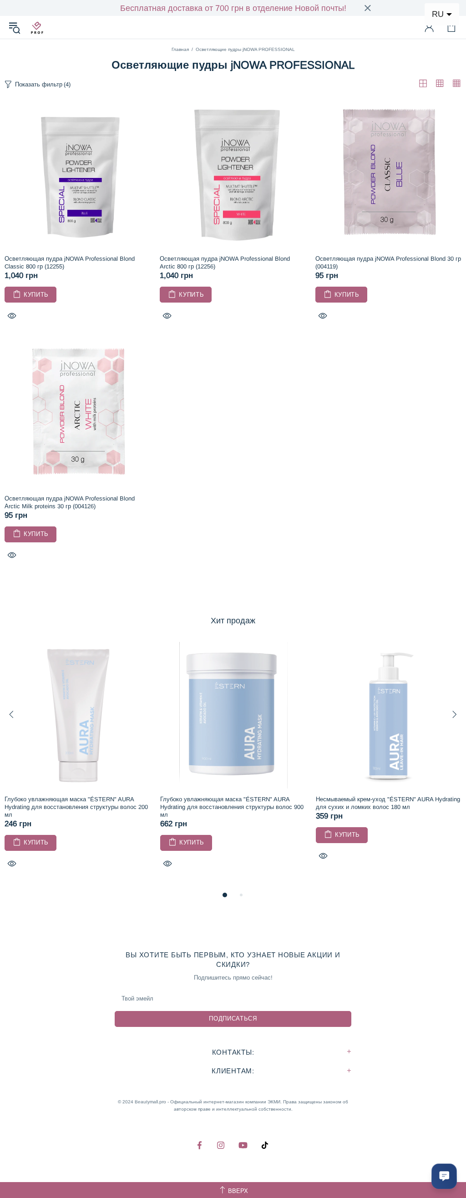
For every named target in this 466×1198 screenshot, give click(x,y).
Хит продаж (233, 620)
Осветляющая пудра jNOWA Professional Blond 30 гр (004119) (388, 262)
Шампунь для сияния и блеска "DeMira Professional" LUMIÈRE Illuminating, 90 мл (388, 803)
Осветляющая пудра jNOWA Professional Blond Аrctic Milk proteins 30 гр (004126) (70, 502)
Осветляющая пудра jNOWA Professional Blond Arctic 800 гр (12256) (225, 262)
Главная (180, 49)
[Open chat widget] (444, 1176)
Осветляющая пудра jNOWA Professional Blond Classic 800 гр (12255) (70, 262)
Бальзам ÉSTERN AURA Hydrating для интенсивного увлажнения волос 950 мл (232, 803)
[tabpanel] (78, 762)
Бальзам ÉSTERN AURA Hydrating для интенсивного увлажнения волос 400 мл (77, 803)
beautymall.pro (37, 27)
